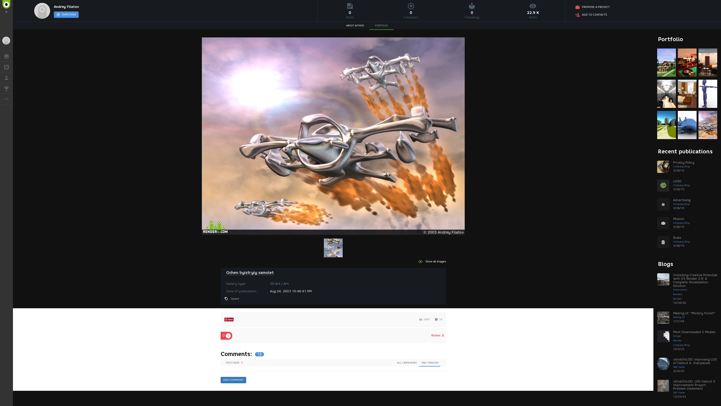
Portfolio (670, 39)
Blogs (665, 264)
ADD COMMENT (233, 380)
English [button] (8, 99)
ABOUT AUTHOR (355, 25)
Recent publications (685, 151)
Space (235, 298)
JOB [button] (6, 77)
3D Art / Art (279, 284)
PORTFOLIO (381, 25)
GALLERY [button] (6, 56)
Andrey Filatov (66, 7)
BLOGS (6, 67)
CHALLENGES (6, 88)
